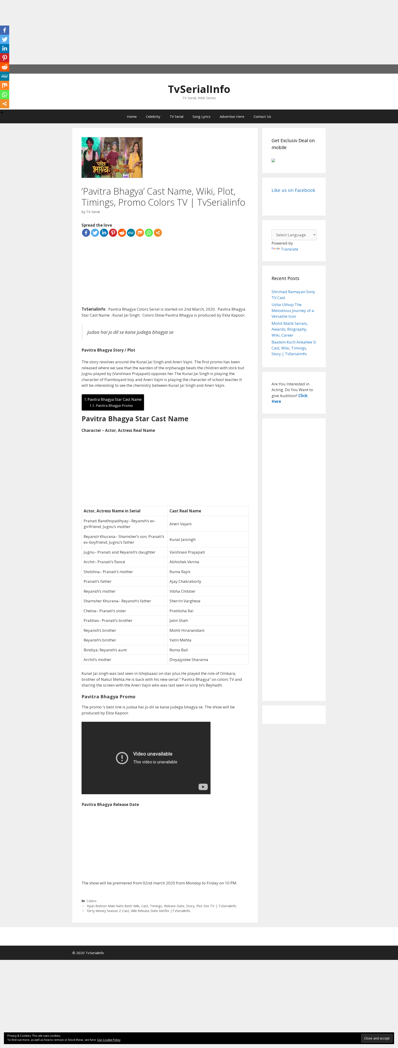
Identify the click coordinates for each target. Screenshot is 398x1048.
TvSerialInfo (199, 89)
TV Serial (176, 116)
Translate (289, 249)
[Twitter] (95, 233)
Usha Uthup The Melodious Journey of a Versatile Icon (293, 310)
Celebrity (153, 116)
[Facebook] (86, 233)
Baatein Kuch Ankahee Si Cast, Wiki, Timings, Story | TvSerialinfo (294, 347)
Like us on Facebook (293, 190)
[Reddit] (122, 233)
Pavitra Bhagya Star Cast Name (115, 399)
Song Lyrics (202, 116)
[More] (158, 233)
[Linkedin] (104, 233)
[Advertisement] (138, 32)
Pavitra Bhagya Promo (114, 405)
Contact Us (262, 116)
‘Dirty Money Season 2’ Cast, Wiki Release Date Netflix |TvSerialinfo (138, 911)
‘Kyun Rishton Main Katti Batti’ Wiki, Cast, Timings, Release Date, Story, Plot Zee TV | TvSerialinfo (161, 906)
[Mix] (140, 233)
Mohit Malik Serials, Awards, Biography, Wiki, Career (290, 329)
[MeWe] (131, 233)
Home (132, 116)
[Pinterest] (113, 233)
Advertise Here (232, 116)
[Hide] (2, 112)
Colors (92, 901)
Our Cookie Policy (108, 1040)
